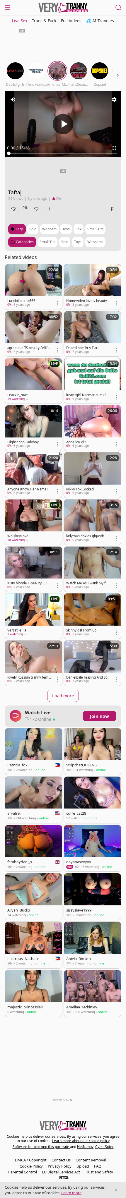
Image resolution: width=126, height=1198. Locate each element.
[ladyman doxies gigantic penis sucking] (92, 522)
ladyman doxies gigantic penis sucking (88, 536)
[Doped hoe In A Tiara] (92, 334)
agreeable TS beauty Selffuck (28, 348)
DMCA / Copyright (31, 1160)
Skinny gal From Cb (81, 630)
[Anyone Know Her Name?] (33, 475)
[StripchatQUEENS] (92, 751)
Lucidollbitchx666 (21, 301)
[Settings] (114, 99)
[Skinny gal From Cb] (92, 616)
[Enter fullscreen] (114, 148)
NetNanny (85, 1146)
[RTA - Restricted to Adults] (64, 1177)
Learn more (71, 1192)
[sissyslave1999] (92, 896)
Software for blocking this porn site (41, 1146)
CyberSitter (104, 1146)
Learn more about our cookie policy (81, 1140)
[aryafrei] (33, 800)
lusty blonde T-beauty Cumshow (28, 583)
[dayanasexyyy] (92, 848)
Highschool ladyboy (23, 442)
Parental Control (22, 1172)
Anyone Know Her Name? (27, 489)
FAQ (97, 1166)
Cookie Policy (31, 1166)
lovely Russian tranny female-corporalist (29, 677)
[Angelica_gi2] (92, 428)
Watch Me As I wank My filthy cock (87, 583)
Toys (77, 241)
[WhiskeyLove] (33, 522)
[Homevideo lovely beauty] (92, 287)
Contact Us (61, 1160)
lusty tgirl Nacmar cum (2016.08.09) (87, 395)
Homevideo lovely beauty (86, 301)
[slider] (63, 153)
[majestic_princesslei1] (33, 993)
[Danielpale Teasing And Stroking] (92, 663)
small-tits (95, 228)
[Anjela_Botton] (92, 945)
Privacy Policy (59, 1166)
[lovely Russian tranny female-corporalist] (33, 663)
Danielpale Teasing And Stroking (87, 677)
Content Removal (91, 1160)
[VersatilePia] (33, 616)
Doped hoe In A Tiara (82, 348)
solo (32, 228)
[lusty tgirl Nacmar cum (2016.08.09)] (92, 381)
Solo (64, 241)
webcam (49, 228)
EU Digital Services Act (61, 1172)
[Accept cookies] (116, 1190)
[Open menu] (7, 7)
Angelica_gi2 (76, 442)
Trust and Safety (99, 1172)
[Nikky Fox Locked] (92, 475)
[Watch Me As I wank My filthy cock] (92, 569)
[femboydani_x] (33, 848)
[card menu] (57, 303)
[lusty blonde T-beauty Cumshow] (33, 569)
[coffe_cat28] (92, 800)
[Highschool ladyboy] (33, 428)
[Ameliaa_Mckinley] (92, 993)
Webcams (95, 241)
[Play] (63, 124)
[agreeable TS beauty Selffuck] (33, 334)
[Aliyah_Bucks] (33, 896)
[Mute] (13, 99)
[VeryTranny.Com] (63, 8)
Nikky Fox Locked (80, 489)
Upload (82, 1166)
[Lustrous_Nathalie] (33, 945)
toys (66, 228)
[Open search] (118, 7)
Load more (63, 695)
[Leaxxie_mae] (33, 381)
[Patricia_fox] (33, 751)
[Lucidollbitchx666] (33, 287)
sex (78, 228)
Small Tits (47, 241)
